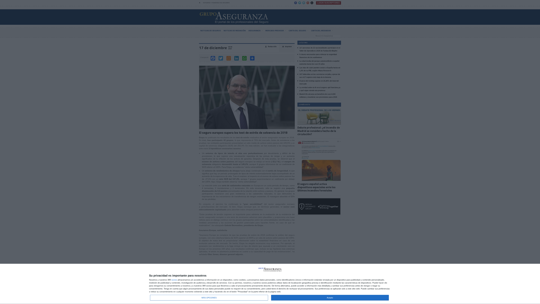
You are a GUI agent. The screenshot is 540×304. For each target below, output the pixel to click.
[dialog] (270, 284)
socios (174, 280)
